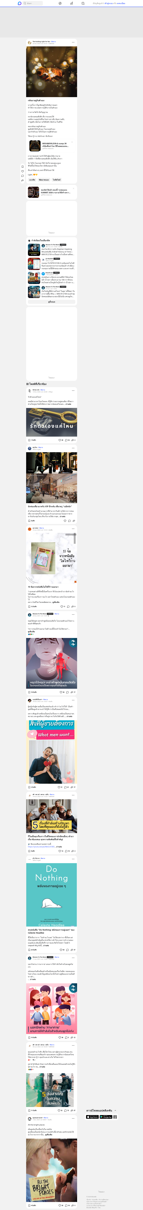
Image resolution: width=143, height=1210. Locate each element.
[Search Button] (24, 3)
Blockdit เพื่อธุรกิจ (91, 1208)
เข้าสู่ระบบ (109, 3)
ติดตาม (53, 41)
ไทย (99, 1208)
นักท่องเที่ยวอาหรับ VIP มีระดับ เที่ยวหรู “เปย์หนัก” (50, 506)
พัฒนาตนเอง (44, 180)
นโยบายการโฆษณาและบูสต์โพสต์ (96, 1202)
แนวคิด (32, 180)
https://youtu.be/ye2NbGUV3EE (41, 846)
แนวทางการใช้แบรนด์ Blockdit (95, 1206)
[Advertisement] (71, 22)
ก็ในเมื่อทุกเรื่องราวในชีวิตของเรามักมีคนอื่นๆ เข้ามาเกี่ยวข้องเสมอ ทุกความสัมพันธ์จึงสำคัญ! (51, 838)
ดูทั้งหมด (51, 302)
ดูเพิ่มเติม (56, 602)
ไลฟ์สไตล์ (56, 180)
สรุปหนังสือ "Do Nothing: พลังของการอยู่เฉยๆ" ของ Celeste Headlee (51, 931)
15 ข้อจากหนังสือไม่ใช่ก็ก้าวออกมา (43, 586)
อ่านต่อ (68, 404)
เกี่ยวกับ (88, 1200)
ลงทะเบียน (121, 3)
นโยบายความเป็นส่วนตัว (93, 1204)
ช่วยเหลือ (95, 1200)
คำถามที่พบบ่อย (103, 1200)
